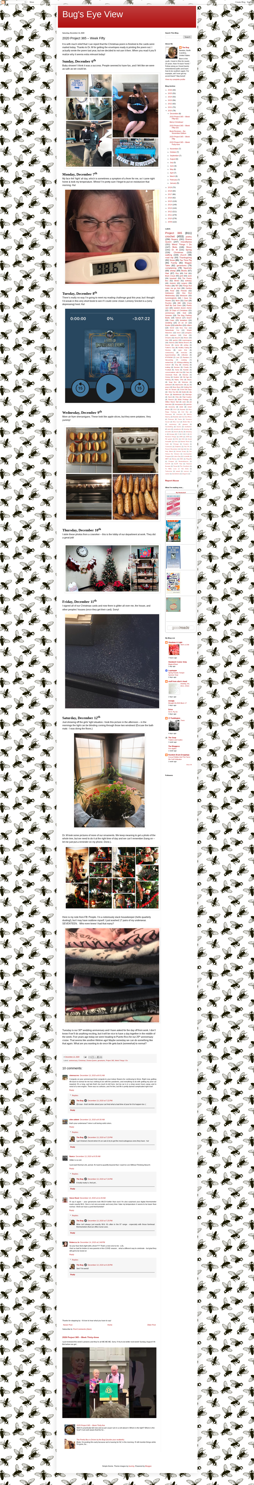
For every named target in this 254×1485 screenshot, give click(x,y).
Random (186, 357)
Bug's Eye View (92, 14)
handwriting (169, 426)
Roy (177, 273)
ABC (179, 303)
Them (183, 720)
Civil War (184, 412)
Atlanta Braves (183, 342)
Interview (179, 414)
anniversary (73, 1060)
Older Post (151, 1325)
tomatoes (183, 320)
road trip (169, 257)
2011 (170, 215)
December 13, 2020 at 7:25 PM (100, 1221)
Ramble (186, 370)
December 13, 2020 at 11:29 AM (93, 1198)
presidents (177, 429)
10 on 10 (182, 323)
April (172, 173)
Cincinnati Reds (171, 375)
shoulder (168, 431)
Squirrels (187, 268)
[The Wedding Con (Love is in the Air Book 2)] (173, 541)
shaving (186, 429)
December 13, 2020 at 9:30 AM (92, 1120)
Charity (186, 367)
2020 (170, 111)
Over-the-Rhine (186, 417)
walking (168, 255)
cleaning (185, 365)
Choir (185, 335)
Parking (168, 380)
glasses (185, 424)
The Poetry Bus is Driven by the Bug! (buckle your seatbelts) (100, 1440)
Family (174, 263)
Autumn (173, 283)
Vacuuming (169, 360)
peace (167, 387)
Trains (180, 419)
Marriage (188, 394)
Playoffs (189, 459)
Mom (178, 301)
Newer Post (67, 1325)
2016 (170, 198)
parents (189, 404)
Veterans (185, 382)
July (172, 163)
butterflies (178, 325)
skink (181, 407)
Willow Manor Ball (171, 402)
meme (177, 345)
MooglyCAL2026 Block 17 (177, 703)
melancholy (169, 362)
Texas (175, 466)
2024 (170, 97)
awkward (168, 385)
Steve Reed (74, 1198)
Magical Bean (173, 664)
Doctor (167, 345)
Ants (176, 441)
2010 (170, 218)
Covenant (168, 446)
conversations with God (173, 372)
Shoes (189, 380)
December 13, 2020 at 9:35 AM (88, 1156)
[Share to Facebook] (98, 1057)
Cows (172, 320)
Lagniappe (172, 671)
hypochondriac (170, 355)
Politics (168, 286)
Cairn (167, 444)
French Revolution (171, 449)
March (172, 176)
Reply (71, 1090)
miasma (171, 342)
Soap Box (173, 382)
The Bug (79, 1101)
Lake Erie (182, 350)
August (173, 159)
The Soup (172, 738)
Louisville (186, 456)
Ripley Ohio (178, 380)
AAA (183, 439)
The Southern (184, 466)
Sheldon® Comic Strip (177, 662)
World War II (187, 422)
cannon (186, 471)
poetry (189, 236)
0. (186, 434)
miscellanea (186, 242)
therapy (171, 434)
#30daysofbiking (183, 362)
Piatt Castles (187, 397)
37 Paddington (174, 718)
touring (131, 1466)
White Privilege (183, 399)
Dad (186, 301)
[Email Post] (85, 1057)
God (184, 313)
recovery (171, 407)
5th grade (168, 439)
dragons (185, 474)
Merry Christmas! (176, 122)
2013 (170, 208)
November (174, 149)
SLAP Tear (178, 464)
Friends (184, 291)
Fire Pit (186, 446)
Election (185, 375)
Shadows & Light (175, 642)
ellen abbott (74, 1120)
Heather (176, 377)
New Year (183, 328)
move (179, 333)
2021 (170, 107)
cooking (184, 360)
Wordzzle (183, 296)
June (172, 166)
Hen (188, 449)
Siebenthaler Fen (172, 330)
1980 (181, 436)
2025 (170, 93)
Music (186, 338)
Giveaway (168, 414)
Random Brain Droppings (178, 755)
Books (184, 270)
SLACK (167, 464)
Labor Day (177, 456)
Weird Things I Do (121, 1060)
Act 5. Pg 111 (173, 712)
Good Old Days (186, 389)
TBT (176, 286)
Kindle (184, 392)
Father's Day (170, 347)
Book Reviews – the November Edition (178, 132)
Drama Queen (92, 1060)
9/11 (176, 439)
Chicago (176, 444)
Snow (172, 260)
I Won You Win (173, 392)
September (174, 156)
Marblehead (177, 394)
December (174, 114)
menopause (179, 404)
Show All (189, 764)
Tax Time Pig (186, 260)
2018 (170, 191)
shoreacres (74, 1075)
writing (186, 345)
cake (184, 402)
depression (179, 385)
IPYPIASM (169, 357)
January (173, 183)
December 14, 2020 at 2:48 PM (92, 1242)
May (172, 169)
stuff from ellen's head (177, 681)
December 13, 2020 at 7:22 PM (100, 1101)
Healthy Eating (183, 347)
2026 (170, 90)
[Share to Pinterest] (101, 1057)
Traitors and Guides (175, 740)
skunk (176, 431)
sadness (173, 335)
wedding (168, 323)
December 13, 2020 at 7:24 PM (100, 1179)
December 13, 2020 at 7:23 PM (100, 1137)
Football (168, 370)
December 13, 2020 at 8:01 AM (92, 1075)
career (167, 474)
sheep (173, 270)
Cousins (186, 444)
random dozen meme (183, 308)
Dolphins (178, 446)
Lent (177, 357)
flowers (174, 239)
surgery (184, 283)
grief (181, 276)
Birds (174, 247)
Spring (189, 250)
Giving (167, 377)
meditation (188, 426)
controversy (169, 352)
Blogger (148, 1466)
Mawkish (176, 417)
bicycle (177, 338)
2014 (170, 205)
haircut (178, 318)
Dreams (168, 338)
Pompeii (171, 461)
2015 (170, 201)
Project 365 (110, 1060)
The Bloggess (174, 746)
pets (169, 429)
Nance (72, 1156)
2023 (170, 100)
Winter (176, 281)
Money (174, 459)
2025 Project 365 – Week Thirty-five (91, 1425)
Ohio (177, 397)
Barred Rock (185, 441)
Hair (167, 273)
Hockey (168, 350)
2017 (170, 194)
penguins (188, 333)
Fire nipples (172, 748)
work (190, 276)
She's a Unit (185, 645)
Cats (187, 372)
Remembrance (183, 461)
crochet (170, 236)
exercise (184, 352)
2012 (170, 212)
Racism (171, 399)
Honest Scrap (181, 451)
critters (189, 325)
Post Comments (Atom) (82, 1329)
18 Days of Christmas (178, 310)
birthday (188, 281)
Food (172, 291)
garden (175, 340)
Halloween (169, 293)
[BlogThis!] (92, 1057)
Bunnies (177, 367)
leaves (179, 426)
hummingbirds (171, 298)
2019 (170, 187)
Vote (166, 340)
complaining (170, 268)
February (174, 180)
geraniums (101, 1060)
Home (109, 1325)
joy (188, 385)
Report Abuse (172, 480)
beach (189, 318)
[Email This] (89, 1057)
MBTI (167, 459)
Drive (170, 710)
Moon (189, 247)
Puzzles (168, 303)
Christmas (82, 1060)
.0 (178, 434)
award (178, 471)
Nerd (170, 397)
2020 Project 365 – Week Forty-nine (180, 143)
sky (182, 431)
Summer (168, 315)
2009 (170, 222)
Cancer (168, 365)
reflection (184, 355)
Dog (176, 365)
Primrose (171, 419)
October (173, 152)
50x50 (172, 328)
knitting (167, 367)
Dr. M (175, 250)
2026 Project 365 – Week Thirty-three (80, 1337)
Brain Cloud (170, 276)
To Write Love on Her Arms (176, 469)
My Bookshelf (181, 492)
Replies (75, 1095)
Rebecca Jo (74, 1242)
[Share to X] (95, 1057)
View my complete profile (175, 79)
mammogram (187, 340)
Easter (167, 325)
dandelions (176, 474)
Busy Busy (177, 387)
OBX (181, 459)
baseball (173, 278)
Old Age (186, 377)
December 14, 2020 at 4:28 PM (100, 1265)
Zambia (189, 288)
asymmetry (172, 424)
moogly (171, 701)
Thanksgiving (185, 257)
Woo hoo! (176, 422)
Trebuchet (168, 471)
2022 (170, 104)
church (183, 255)
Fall (185, 273)
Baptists (182, 409)
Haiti (182, 449)
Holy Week (169, 451)
